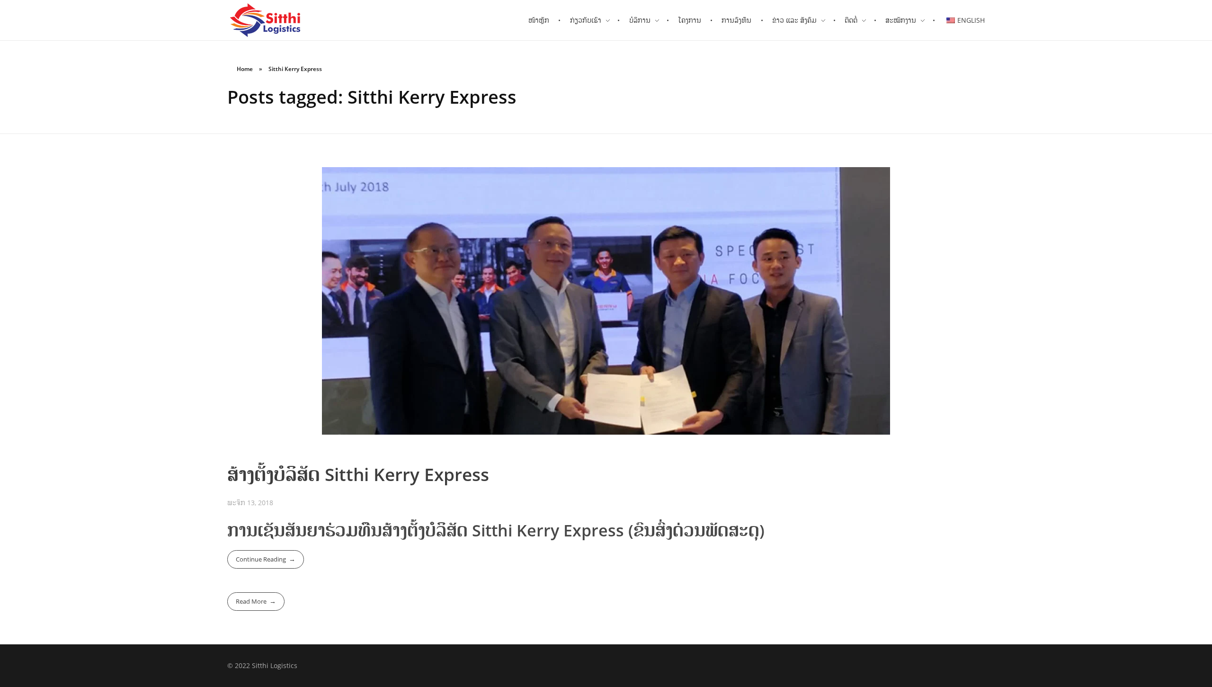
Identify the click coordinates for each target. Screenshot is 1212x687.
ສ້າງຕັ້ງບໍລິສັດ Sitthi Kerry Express (358, 474)
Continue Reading (261, 559)
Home (245, 69)
